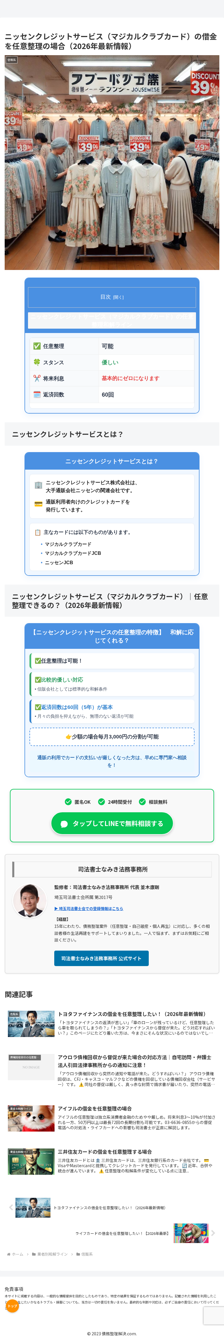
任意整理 (51, 661)
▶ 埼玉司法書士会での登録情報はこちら (88, 908)
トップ (12, 1305)
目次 (105, 297)
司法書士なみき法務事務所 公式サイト (101, 958)
